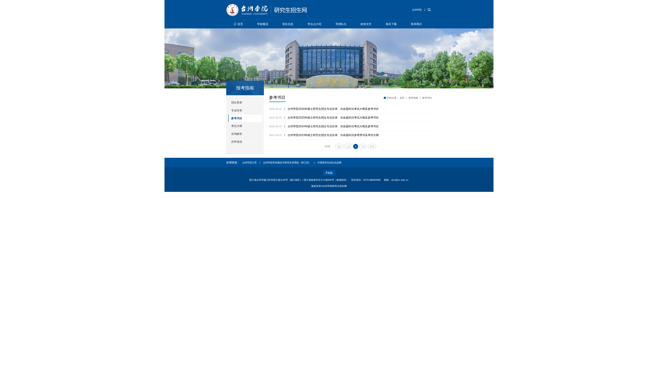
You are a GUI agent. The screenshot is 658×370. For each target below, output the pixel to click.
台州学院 (417, 9)
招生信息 (287, 24)
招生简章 (236, 102)
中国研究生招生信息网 (329, 162)
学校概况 (262, 24)
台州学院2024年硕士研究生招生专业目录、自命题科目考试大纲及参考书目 (333, 126)
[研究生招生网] (266, 9)
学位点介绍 (314, 24)
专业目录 (236, 110)
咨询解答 (236, 133)
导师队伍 (341, 24)
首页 (240, 24)
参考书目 (236, 118)
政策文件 (366, 24)
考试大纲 (236, 126)
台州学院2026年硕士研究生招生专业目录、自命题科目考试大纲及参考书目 (333, 108)
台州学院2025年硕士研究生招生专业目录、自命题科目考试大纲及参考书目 (333, 117)
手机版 (329, 172)
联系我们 (416, 24)
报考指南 (413, 97)
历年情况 (236, 141)
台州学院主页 (249, 162)
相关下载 (391, 24)
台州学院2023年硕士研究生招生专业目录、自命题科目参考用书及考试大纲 (333, 135)
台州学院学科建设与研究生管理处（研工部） (287, 162)
